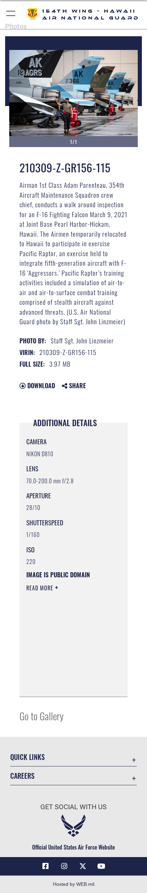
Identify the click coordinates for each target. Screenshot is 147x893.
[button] (11, 14)
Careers (22, 776)
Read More (40, 588)
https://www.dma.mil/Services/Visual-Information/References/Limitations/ (67, 684)
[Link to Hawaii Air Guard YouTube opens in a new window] (101, 866)
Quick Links (27, 757)
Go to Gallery (41, 715)
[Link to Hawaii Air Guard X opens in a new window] (83, 866)
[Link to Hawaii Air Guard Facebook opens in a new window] (45, 866)
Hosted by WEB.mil (73, 884)
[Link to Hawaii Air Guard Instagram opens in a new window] (64, 866)
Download (40, 385)
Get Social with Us (73, 807)
